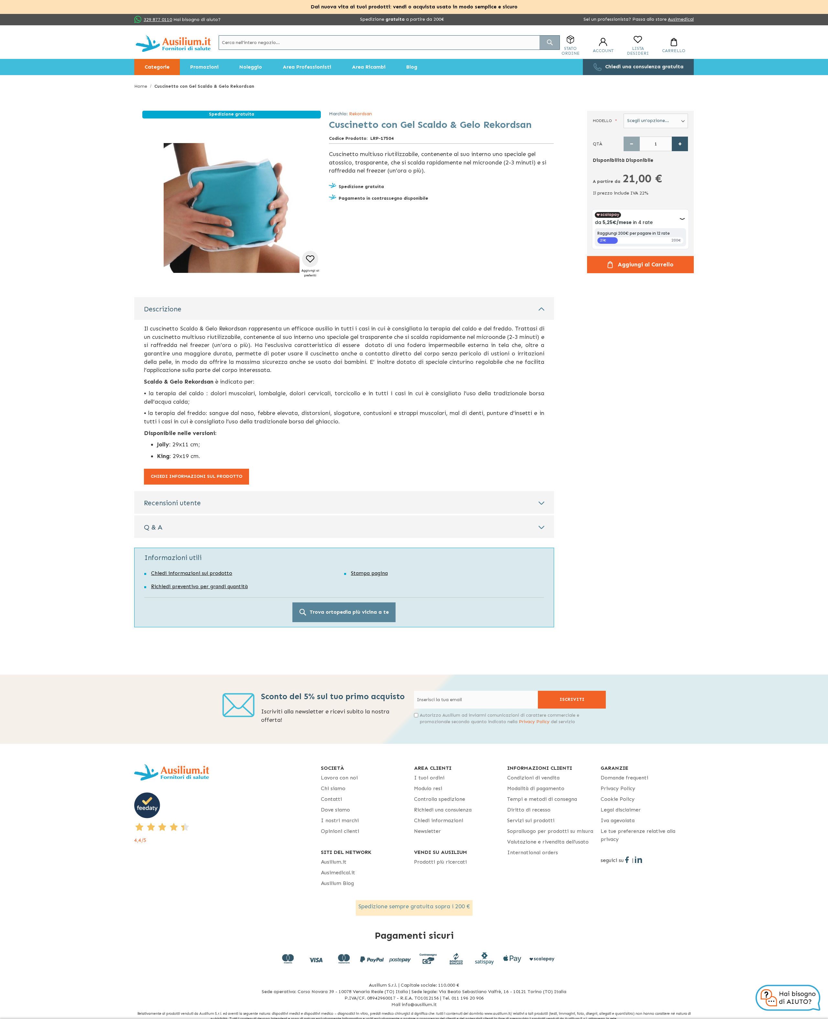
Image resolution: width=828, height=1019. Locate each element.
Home (140, 86)
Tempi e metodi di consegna (542, 799)
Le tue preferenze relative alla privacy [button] (638, 835)
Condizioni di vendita (533, 778)
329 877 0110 (158, 19)
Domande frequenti (624, 778)
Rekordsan (360, 114)
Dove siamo (335, 810)
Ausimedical (681, 19)
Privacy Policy (534, 721)
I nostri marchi (340, 820)
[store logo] (173, 43)
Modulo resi (428, 788)
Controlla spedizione (439, 799)
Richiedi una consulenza (443, 810)
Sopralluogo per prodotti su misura (550, 831)
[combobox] (389, 42)
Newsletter (427, 831)
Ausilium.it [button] (333, 862)
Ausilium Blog (337, 883)
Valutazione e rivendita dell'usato (548, 842)
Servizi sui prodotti (530, 820)
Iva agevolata (618, 820)
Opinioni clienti (340, 831)
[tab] (344, 308)
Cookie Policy (618, 799)
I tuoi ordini (429, 778)
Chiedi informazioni (438, 820)
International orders (532, 852)
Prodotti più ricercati (440, 862)
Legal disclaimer (621, 810)
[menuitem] (157, 67)
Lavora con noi (339, 778)
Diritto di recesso (528, 810)
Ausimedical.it (338, 872)
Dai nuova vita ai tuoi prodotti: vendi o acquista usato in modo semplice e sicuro (414, 7)
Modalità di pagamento (535, 788)
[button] (310, 264)
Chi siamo (333, 788)
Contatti (331, 799)
